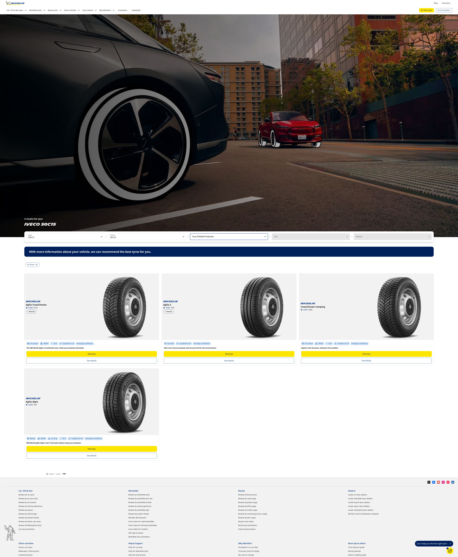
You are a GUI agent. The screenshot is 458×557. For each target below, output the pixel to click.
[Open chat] (450, 550)
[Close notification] (450, 543)
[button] (101, 236)
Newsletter (136, 10)
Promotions (122, 10)
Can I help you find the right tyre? (432, 543)
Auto (58, 474)
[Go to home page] (15, 3)
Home (51, 474)
